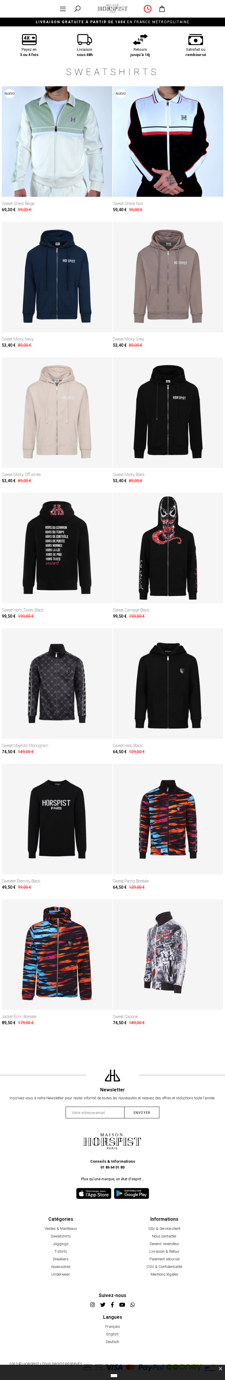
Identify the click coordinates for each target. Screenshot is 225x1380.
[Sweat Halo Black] (168, 683)
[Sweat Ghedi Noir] (168, 141)
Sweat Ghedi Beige (18, 203)
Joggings (61, 1244)
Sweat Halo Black (127, 745)
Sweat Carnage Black (131, 610)
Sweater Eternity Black (21, 881)
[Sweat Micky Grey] (168, 277)
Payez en (29, 52)
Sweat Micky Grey (128, 339)
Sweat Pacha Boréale (131, 881)
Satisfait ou (195, 52)
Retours (140, 52)
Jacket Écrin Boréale (19, 1016)
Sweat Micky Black (129, 474)
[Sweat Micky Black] (168, 412)
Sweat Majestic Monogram (25, 745)
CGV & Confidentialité (164, 1266)
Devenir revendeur (164, 1244)
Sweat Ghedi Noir (128, 203)
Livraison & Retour (164, 1251)
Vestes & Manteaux (61, 1228)
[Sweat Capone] (168, 954)
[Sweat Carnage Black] (168, 548)
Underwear (60, 1274)
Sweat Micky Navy (18, 339)
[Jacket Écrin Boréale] (57, 954)
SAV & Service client (164, 1228)
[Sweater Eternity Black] (57, 819)
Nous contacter (164, 1236)
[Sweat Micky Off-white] (57, 412)
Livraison (85, 52)
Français (112, 1326)
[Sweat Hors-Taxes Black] (57, 548)
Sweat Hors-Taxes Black (23, 610)
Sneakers (61, 1259)
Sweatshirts (61, 1236)
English (112, 1334)
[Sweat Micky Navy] (57, 277)
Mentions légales (164, 1274)
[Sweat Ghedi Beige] (57, 141)
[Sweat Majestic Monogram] (57, 683)
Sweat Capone (125, 1016)
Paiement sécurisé (164, 1259)
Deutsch (112, 1342)
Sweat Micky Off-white (21, 474)
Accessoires (61, 1266)
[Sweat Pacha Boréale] (168, 819)
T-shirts (60, 1251)
